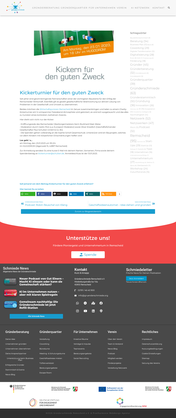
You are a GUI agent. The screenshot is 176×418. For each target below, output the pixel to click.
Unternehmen (143, 152)
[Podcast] (101, 311)
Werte (133, 165)
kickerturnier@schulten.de (51, 153)
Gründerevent (142, 73)
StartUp (146, 145)
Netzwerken (142, 123)
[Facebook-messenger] (85, 303)
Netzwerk (140, 118)
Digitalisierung (142, 54)
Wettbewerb (143, 165)
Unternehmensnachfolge (139, 155)
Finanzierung (148, 58)
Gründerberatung (46, 8)
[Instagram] (77, 311)
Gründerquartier (74, 8)
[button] (169, 7)
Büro (150, 45)
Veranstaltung (140, 162)
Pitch (134, 127)
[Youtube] (85, 311)
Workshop (139, 168)
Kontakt (159, 8)
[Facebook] (101, 303)
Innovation (145, 105)
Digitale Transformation (142, 51)
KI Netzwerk (140, 8)
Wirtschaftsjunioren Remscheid (55, 109)
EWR (139, 58)
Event (133, 58)
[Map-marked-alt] (93, 303)
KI (141, 109)
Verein (122, 8)
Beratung (139, 41)
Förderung (138, 61)
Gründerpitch (136, 76)
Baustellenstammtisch (140, 38)
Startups (133, 149)
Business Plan (138, 44)
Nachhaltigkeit (139, 114)
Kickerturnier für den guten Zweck (62, 93)
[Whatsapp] (77, 303)
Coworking (139, 47)
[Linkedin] (93, 311)
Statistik (142, 149)
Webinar (150, 162)
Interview (134, 109)
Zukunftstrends (140, 172)
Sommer (141, 141)
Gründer (139, 64)
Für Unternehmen (102, 8)
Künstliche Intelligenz (142, 112)
